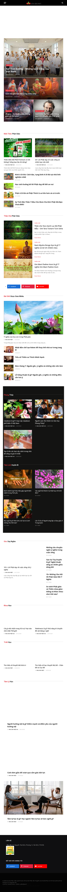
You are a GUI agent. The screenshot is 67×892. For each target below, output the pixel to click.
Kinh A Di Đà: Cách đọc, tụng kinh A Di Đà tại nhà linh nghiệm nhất (38, 175)
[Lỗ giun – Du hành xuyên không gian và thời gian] (18, 111)
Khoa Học (8, 111)
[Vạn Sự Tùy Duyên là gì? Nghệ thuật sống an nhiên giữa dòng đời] (40, 561)
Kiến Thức (9, 65)
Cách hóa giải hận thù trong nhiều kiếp (20, 94)
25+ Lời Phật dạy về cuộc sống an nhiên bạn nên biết (47, 161)
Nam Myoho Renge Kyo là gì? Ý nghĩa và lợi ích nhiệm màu (47, 246)
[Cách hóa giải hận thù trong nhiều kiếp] (33, 89)
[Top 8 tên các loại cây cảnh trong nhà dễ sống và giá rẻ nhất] (18, 439)
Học (8, 605)
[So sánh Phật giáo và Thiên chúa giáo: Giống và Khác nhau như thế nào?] (40, 588)
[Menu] (5, 3)
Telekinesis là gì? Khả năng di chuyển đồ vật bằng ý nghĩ (48, 629)
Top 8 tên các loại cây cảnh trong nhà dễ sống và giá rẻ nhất (17, 452)
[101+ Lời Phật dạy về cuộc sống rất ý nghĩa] (18, 555)
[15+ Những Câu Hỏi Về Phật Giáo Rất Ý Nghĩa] (40, 576)
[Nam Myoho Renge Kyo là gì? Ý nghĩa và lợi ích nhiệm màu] (18, 249)
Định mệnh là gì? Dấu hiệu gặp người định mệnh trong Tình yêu (17, 492)
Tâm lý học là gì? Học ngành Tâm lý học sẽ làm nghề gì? (30, 819)
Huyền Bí (11, 465)
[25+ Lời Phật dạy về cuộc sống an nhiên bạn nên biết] (49, 147)
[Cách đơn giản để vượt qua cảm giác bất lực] (33, 751)
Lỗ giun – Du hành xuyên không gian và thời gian (17, 115)
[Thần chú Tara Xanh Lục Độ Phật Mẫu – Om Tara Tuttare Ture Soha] (18, 230)
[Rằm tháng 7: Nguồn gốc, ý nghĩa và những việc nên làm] (8, 368)
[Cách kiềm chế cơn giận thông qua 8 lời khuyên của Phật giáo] (48, 111)
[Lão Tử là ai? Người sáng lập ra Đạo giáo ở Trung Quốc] (49, 508)
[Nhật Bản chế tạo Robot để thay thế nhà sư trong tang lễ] (8, 349)
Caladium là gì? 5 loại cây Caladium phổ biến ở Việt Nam (17, 422)
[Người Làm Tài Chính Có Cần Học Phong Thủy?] (49, 409)
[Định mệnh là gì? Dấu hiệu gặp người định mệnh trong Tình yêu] (18, 479)
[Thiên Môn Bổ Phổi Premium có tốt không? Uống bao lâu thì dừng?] (18, 147)
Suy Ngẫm (10, 541)
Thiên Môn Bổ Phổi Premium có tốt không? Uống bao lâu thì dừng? (17, 161)
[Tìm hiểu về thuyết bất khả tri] (18, 655)
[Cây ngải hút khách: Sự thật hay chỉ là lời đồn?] (49, 479)
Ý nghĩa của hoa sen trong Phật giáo (17, 337)
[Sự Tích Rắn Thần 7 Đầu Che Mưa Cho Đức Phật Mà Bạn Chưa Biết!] (8, 204)
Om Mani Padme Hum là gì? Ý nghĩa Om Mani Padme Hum (46, 265)
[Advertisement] (33, 22)
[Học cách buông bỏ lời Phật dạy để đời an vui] (8, 186)
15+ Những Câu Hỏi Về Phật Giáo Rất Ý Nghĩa (54, 577)
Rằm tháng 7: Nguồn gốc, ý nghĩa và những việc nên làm (39, 366)
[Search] (62, 3)
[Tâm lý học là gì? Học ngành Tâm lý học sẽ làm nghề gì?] (33, 798)
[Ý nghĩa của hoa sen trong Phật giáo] (33, 317)
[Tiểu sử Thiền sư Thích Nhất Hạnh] (8, 359)
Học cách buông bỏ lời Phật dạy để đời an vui (34, 184)
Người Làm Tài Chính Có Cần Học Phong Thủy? (47, 422)
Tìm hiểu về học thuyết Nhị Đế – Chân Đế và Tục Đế (49, 666)
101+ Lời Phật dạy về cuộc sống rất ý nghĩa (17, 568)
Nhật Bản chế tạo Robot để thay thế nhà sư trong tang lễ (38, 348)
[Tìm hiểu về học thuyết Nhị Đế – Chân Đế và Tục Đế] (49, 655)
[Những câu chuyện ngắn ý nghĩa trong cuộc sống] (40, 549)
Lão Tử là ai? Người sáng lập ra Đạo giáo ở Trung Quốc (49, 522)
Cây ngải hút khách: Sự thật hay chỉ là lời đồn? (48, 492)
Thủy (8, 395)
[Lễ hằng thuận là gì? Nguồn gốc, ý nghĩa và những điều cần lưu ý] (8, 376)
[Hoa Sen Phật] (33, 2)
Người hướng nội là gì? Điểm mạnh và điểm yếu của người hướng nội (32, 725)
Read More (37, 237)
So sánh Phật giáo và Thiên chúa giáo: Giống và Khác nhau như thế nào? (54, 590)
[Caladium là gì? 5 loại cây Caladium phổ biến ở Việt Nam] (18, 409)
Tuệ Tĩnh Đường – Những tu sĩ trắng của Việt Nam (27, 70)
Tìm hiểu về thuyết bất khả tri (15, 665)
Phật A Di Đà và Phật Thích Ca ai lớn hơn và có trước (37, 193)
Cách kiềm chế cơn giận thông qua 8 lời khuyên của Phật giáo (47, 115)
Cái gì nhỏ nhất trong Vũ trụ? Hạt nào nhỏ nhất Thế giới (18, 629)
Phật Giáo (12, 134)
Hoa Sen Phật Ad (9, 164)
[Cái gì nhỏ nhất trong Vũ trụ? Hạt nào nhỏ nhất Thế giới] (18, 618)
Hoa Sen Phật (9, 74)
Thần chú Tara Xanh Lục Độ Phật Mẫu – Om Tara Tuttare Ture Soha (48, 227)
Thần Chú (37, 223)
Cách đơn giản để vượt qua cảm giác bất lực (26, 772)
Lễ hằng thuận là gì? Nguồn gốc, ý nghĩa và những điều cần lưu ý (38, 376)
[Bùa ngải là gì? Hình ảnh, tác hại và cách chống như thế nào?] (18, 508)
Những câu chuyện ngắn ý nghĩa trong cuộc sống (54, 550)
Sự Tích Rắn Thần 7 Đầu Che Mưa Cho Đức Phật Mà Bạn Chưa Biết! (38, 203)
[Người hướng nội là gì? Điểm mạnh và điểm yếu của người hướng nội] (33, 703)
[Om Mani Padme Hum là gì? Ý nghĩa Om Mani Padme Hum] (18, 268)
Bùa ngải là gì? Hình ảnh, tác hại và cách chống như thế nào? (17, 522)
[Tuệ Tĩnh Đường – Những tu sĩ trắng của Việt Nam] (33, 58)
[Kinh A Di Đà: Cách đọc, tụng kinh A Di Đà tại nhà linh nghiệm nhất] (8, 176)
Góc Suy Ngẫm (10, 90)
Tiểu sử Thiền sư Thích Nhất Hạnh (29, 357)
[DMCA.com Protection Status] (10, 854)
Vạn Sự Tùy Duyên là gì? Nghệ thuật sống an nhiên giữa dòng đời (54, 563)
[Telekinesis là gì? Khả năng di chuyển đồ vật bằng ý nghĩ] (49, 618)
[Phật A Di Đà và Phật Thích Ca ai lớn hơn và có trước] (8, 195)
